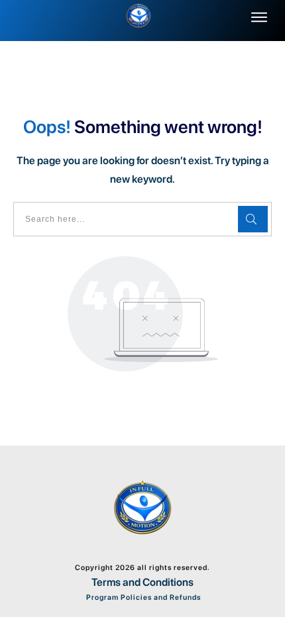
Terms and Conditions (142, 582)
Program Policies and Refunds (142, 597)
